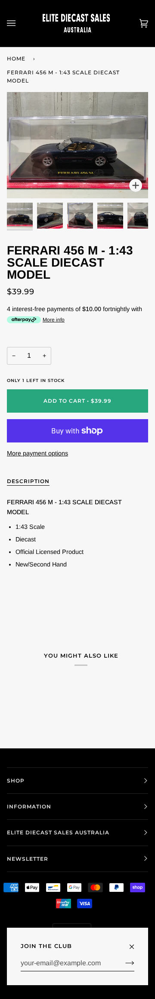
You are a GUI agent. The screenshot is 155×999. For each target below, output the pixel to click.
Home (16, 58)
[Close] (135, 943)
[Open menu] (20, 23)
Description (28, 481)
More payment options (37, 453)
